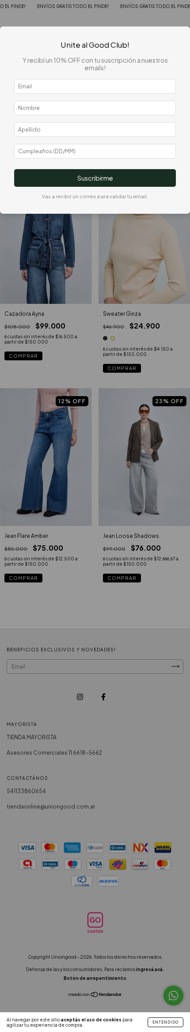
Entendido (165, 1022)
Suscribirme (95, 178)
